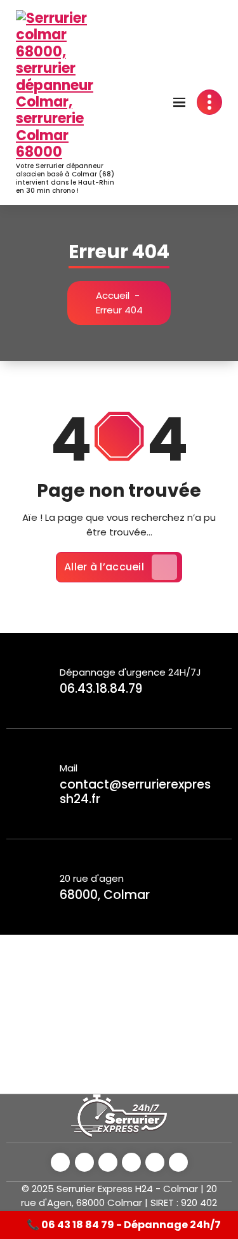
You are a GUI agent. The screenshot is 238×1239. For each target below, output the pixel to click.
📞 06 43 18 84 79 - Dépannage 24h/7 (123, 1224)
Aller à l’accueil (104, 567)
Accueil (112, 295)
